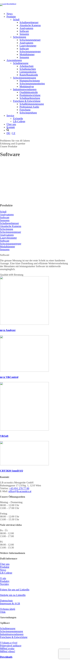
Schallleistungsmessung (32, 104)
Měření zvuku (7, 648)
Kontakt (11, 127)
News (10, 13)
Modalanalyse (27, 86)
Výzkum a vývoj (8, 642)
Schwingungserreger (30, 51)
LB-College (19, 121)
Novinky (4, 584)
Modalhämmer (27, 54)
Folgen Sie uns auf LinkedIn (14, 589)
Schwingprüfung (28, 112)
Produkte (11, 16)
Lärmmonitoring (28, 72)
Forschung (25, 109)
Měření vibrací (7, 651)
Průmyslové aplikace (10, 645)
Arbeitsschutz (27, 66)
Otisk (3, 612)
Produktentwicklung (30, 95)
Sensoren (24, 34)
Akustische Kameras (30, 25)
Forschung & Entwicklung (26, 101)
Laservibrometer (28, 45)
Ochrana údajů (7, 609)
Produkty (4, 581)
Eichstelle (18, 118)
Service (10, 115)
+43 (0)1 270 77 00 (19, 488)
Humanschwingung (30, 80)
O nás (3, 578)
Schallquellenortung (30, 98)
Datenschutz (6, 600)
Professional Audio (29, 106)
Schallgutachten (28, 69)
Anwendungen (14, 60)
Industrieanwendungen (24, 89)
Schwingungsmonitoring (32, 83)
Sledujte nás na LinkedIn (13, 595)
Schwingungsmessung (24, 77)
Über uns (11, 124)
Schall (16, 19)
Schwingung (19, 37)
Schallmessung (20, 63)
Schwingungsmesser (30, 39)
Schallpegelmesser (29, 22)
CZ (13, 133)
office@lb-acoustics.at (19, 491)
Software (24, 31)
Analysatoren (26, 28)
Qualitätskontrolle (29, 92)
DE (8, 133)
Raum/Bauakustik (29, 74)
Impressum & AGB (10, 603)
